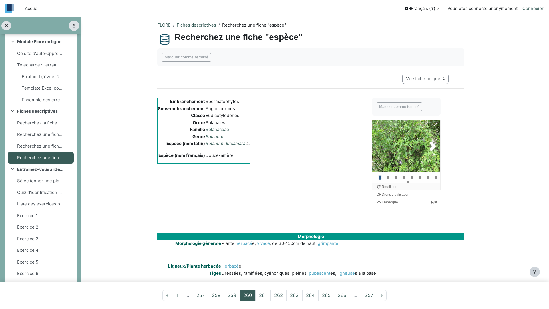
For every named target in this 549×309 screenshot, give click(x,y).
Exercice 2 (27, 227)
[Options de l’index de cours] (74, 26)
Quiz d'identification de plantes (40, 192)
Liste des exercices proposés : (40, 204)
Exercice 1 (27, 215)
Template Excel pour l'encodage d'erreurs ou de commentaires (43, 88)
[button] (422, 8)
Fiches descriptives (37, 111)
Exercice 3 (28, 238)
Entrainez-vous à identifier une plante (40, 169)
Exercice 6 (27, 273)
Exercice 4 (28, 250)
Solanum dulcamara (225, 143)
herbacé (244, 243)
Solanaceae (217, 129)
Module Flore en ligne (39, 41)
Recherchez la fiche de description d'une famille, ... (40, 123)
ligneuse (346, 273)
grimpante (328, 243)
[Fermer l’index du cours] (6, 26)
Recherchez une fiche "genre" (40, 146)
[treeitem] (40, 71)
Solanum (214, 136)
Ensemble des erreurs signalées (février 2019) (43, 99)
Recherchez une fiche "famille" (40, 134)
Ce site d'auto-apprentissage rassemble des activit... (40, 53)
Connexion (533, 8)
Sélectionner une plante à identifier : (40, 180)
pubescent (319, 273)
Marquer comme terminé (186, 57)
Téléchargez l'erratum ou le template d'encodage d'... (40, 65)
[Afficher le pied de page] (535, 272)
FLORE (164, 25)
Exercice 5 (27, 262)
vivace (263, 243)
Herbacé (230, 266)
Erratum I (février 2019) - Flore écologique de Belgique (43, 76)
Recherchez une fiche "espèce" (40, 157)
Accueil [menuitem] (32, 8)
